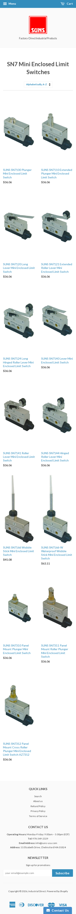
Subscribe (63, 873)
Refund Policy (38, 806)
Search (38, 796)
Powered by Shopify (57, 891)
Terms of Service (38, 816)
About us (38, 801)
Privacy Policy (38, 811)
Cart (69, 3)
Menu (12, 3)
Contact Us (59, 910)
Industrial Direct (37, 891)
